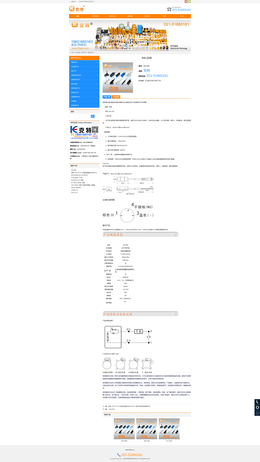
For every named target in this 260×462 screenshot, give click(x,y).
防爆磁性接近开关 (76, 75)
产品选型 (95, 16)
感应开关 (73, 71)
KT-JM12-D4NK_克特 (78, 182)
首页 (77, 16)
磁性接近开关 (75, 92)
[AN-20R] (124, 428)
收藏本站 (73, 1)
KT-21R (169, 441)
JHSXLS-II (74, 190)
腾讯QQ (186, 1)
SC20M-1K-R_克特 (77, 180)
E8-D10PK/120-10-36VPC (79, 175)
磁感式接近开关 (75, 88)
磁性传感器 (74, 84)
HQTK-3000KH (76, 187)
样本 (164, 16)
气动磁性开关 (75, 66)
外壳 (182, 16)
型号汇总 (112, 16)
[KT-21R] (169, 428)
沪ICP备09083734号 (144, 458)
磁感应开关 (91, 52)
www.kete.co (130, 450)
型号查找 (77, 52)
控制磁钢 (73, 101)
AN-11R (147, 441)
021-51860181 (181, 9)
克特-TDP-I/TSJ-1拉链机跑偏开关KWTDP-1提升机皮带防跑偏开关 (129, 406)
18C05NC (112, 409)
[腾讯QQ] (257, 407)
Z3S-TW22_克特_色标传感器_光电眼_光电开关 (86, 185)
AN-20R (124, 441)
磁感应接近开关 (75, 79)
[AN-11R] (146, 428)
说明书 (129, 16)
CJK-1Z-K (74, 192)
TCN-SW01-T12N (77, 177)
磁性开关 (84, 52)
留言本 (147, 16)
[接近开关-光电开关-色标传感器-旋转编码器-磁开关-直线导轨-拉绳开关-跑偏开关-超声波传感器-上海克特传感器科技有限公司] (87, 8)
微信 (189, 1)
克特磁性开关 (75, 105)
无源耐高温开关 (75, 97)
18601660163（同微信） (88, 146)
